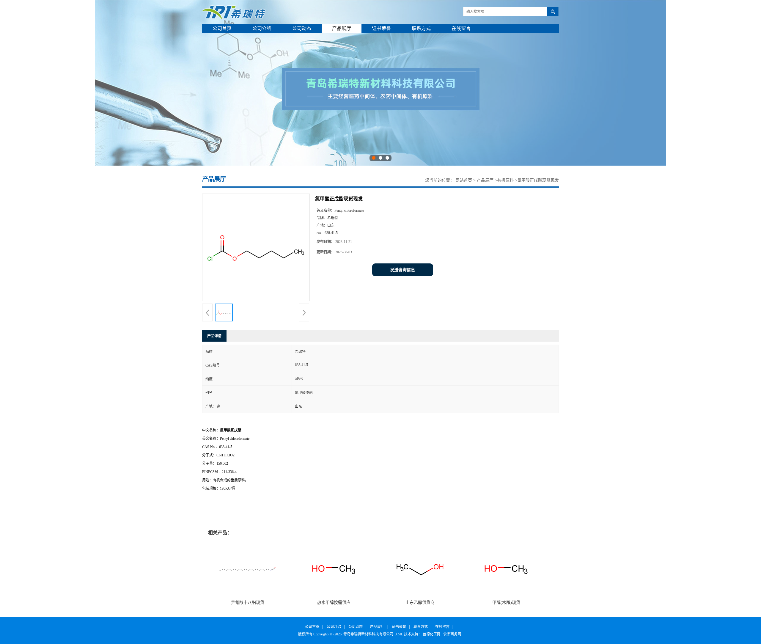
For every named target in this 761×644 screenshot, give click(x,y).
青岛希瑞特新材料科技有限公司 (368, 634)
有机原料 (505, 180)
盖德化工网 (432, 634)
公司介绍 (261, 28)
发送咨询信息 (402, 270)
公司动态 (301, 28)
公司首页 (222, 28)
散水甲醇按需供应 (333, 602)
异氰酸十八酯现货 (247, 602)
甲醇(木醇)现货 (506, 602)
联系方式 (421, 28)
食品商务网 (452, 634)
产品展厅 (341, 28)
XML (399, 634)
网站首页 (463, 180)
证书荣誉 (381, 28)
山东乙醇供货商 (420, 602)
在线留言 (461, 28)
